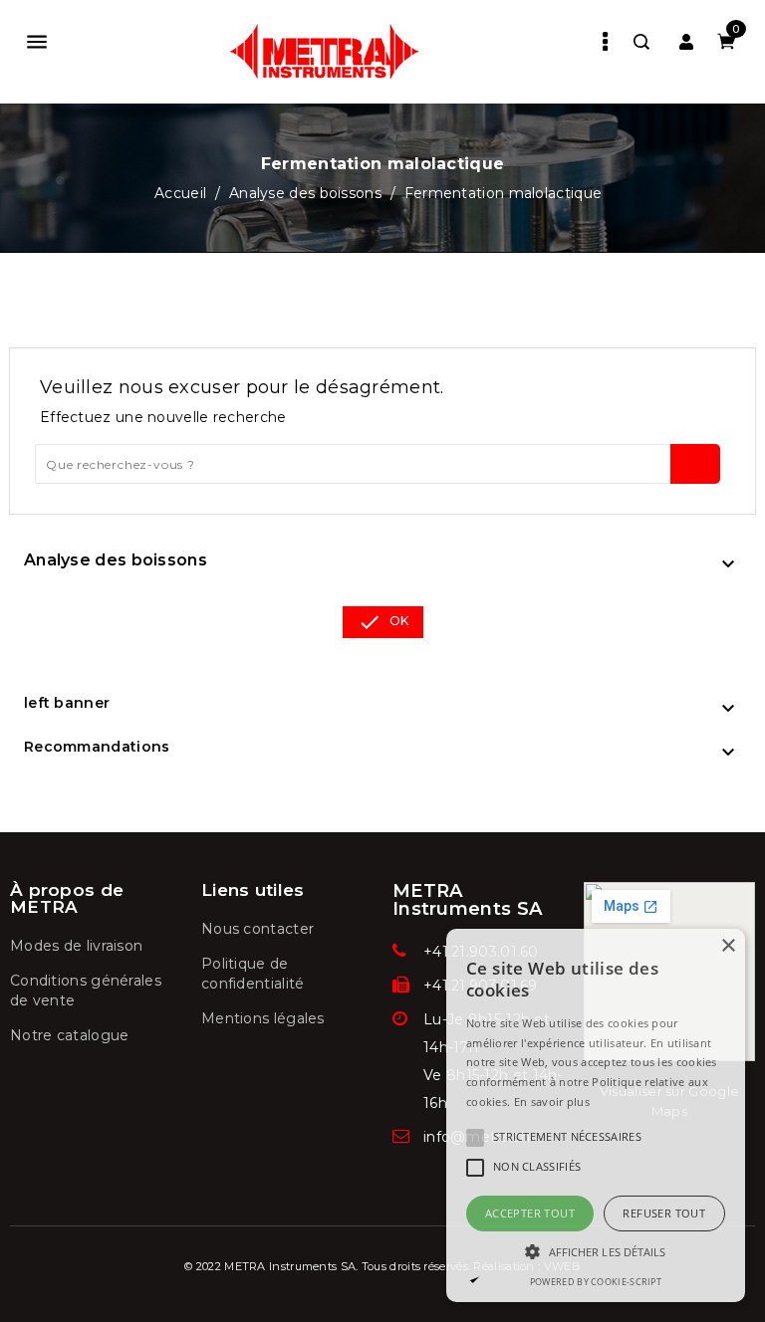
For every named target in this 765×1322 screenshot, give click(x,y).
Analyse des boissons (115, 560)
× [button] (727, 946)
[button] (595, 1251)
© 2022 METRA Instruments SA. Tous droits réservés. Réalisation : (364, 1266)
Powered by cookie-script (595, 1281)
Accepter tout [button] (530, 1213)
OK (383, 622)
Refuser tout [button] (664, 1213)
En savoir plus (552, 1101)
